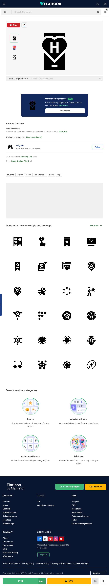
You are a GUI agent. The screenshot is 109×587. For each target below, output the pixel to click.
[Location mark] (91, 266)
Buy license (65, 111)
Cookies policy (42, 563)
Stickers (6, 509)
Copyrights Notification (61, 563)
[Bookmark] (67, 242)
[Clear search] (92, 12)
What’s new (8, 556)
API (38, 501)
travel (20, 175)
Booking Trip (26, 157)
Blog (5, 549)
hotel (51, 175)
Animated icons (10, 516)
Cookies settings (81, 563)
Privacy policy (28, 563)
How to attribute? (34, 137)
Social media (44, 532)
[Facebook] (39, 538)
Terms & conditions (11, 563)
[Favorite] (67, 266)
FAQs (74, 505)
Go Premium (95, 486)
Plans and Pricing (10, 552)
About (5, 538)
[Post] (17, 242)
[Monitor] (91, 242)
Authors (6, 501)
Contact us (8, 541)
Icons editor (77, 512)
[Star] (42, 291)
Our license (8, 545)
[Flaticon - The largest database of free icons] (50, 3)
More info (63, 105)
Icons (5, 505)
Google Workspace (45, 505)
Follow (74, 520)
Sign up (43, 554)
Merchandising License (82, 523)
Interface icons (9, 512)
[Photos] (42, 266)
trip (58, 175)
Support (75, 501)
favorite (10, 175)
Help (74, 496)
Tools (40, 496)
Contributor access (69, 486)
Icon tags (7, 520)
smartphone (40, 175)
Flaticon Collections (80, 516)
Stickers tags (8, 523)
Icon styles (76, 509)
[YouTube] (61, 538)
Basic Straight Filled (20, 161)
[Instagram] (56, 538)
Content (7, 496)
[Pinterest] (50, 538)
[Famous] (91, 340)
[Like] (42, 242)
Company (7, 532)
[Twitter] (45, 538)
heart (28, 175)
